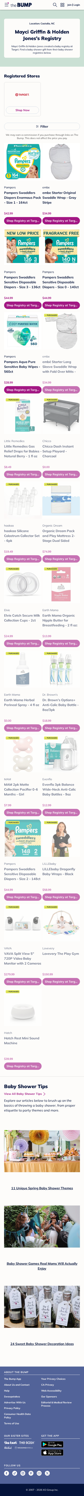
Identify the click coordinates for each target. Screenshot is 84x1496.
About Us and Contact (17, 1384)
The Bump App (12, 1378)
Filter (44, 126)
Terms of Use (11, 1423)
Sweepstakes (12, 1396)
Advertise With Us (14, 1402)
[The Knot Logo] (10, 1442)
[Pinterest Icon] (31, 1473)
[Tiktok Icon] (14, 1473)
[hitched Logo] (8, 1447)
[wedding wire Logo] (24, 1447)
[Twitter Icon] (47, 1473)
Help (6, 1390)
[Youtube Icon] (39, 1473)
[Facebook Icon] (6, 1473)
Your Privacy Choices (53, 1378)
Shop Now (22, 110)
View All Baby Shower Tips (23, 1094)
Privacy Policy (12, 1408)
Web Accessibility (51, 1390)
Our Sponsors (49, 1396)
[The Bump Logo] (21, 5)
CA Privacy (47, 1384)
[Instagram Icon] (22, 1473)
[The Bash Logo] (27, 1442)
